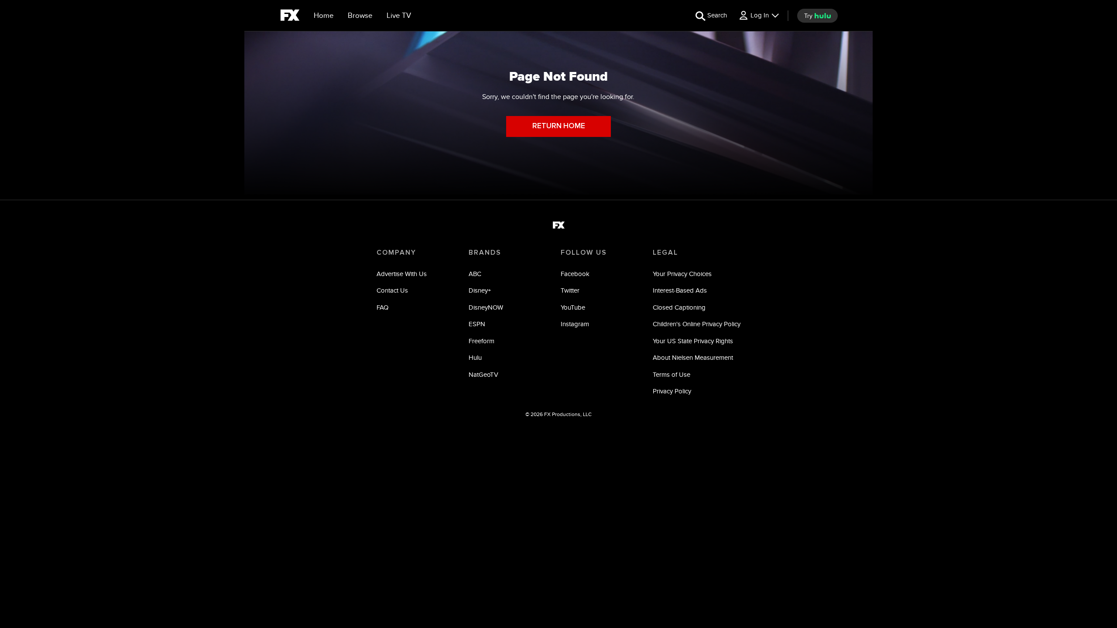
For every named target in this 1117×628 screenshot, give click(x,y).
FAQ (382, 307)
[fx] (290, 16)
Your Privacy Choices (682, 273)
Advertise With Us (402, 273)
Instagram (575, 323)
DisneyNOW (486, 307)
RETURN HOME (558, 126)
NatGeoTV (483, 374)
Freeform (481, 340)
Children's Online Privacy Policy (696, 323)
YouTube (573, 307)
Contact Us (392, 290)
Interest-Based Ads (680, 290)
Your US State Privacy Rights (693, 340)
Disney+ (480, 290)
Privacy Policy (672, 391)
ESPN (477, 323)
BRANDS (485, 252)
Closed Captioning (679, 307)
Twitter (570, 290)
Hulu (475, 357)
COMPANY (396, 252)
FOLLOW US (584, 252)
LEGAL (665, 252)
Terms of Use (671, 374)
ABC (475, 273)
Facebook (575, 273)
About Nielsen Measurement (693, 357)
